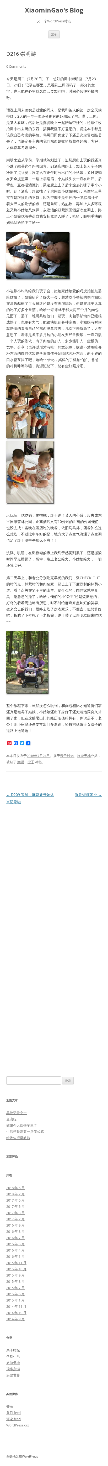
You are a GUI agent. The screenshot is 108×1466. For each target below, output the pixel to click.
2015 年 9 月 (15, 1275)
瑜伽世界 (13, 1375)
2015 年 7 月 (15, 1287)
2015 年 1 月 (15, 1300)
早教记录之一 (16, 1112)
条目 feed (13, 1412)
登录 (9, 1406)
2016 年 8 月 (15, 1231)
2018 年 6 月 (15, 1187)
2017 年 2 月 (15, 1219)
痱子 (31, 762)
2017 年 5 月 (15, 1206)
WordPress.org (17, 1425)
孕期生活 (13, 1356)
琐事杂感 (13, 1369)
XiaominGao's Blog (54, 10)
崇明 (20, 762)
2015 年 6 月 (15, 1294)
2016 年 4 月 (15, 1250)
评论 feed (13, 1419)
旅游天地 (84, 755)
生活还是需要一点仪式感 (25, 1131)
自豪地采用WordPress (22, 1456)
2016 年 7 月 (15, 1237)
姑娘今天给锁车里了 (21, 1125)
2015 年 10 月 (16, 1269)
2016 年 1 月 (15, 1256)
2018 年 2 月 (15, 1194)
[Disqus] (54, 871)
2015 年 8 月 (15, 1281)
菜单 (54, 34)
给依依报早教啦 (18, 1137)
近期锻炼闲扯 (88, 794)
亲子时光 (67, 755)
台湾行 (11, 1119)
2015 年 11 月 (16, 1262)
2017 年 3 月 (15, 1212)
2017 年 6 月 (15, 1200)
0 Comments (16, 66)
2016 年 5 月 (15, 1244)
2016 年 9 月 (15, 1225)
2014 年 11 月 (16, 1306)
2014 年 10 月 (16, 1312)
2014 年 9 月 (15, 1319)
